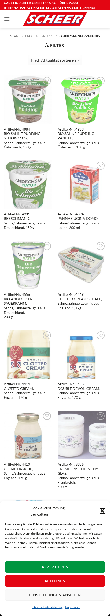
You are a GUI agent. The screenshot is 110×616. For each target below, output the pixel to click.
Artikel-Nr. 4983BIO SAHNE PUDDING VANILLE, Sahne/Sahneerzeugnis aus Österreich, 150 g (78, 138)
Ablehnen (55, 581)
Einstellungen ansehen (55, 595)
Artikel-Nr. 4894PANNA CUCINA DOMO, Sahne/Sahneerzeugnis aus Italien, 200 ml (78, 221)
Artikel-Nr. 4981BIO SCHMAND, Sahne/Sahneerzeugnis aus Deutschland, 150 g (24, 221)
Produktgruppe (39, 36)
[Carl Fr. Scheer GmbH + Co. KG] (55, 19)
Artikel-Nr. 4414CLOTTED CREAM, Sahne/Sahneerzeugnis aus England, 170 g (24, 391)
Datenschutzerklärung (47, 607)
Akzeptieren (55, 566)
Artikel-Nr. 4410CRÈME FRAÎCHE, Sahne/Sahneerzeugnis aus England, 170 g (24, 471)
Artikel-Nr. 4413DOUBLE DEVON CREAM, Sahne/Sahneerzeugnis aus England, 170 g (79, 391)
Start (15, 36)
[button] (102, 511)
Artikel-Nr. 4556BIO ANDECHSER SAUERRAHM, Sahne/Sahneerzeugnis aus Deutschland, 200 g (24, 305)
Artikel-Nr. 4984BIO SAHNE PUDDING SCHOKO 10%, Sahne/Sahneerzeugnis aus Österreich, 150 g (24, 138)
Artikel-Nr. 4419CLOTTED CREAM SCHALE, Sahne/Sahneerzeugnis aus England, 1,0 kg (80, 301)
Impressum (72, 607)
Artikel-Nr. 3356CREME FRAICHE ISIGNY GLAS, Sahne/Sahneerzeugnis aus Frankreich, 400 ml (78, 475)
